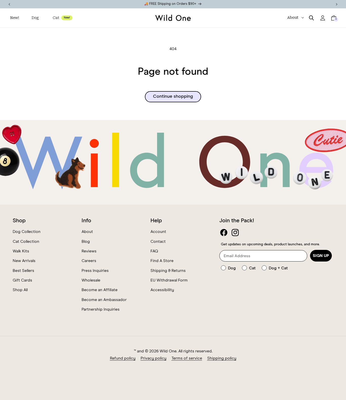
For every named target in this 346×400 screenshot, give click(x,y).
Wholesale (91, 280)
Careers (89, 261)
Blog (86, 241)
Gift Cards (22, 280)
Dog (35, 18)
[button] (35, 18)
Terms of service (186, 358)
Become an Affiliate (100, 290)
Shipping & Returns (168, 271)
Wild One (168, 351)
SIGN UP (321, 256)
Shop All (20, 290)
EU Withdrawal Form (169, 280)
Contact (158, 241)
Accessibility (162, 290)
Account (158, 232)
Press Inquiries (95, 271)
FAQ (154, 251)
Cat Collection (26, 241)
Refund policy (123, 358)
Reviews (89, 251)
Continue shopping (173, 96)
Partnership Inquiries (101, 309)
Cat (56, 18)
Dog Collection (27, 232)
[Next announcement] (336, 4)
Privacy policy (153, 358)
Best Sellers (23, 271)
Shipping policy (221, 358)
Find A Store (162, 261)
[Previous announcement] (9, 4)
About (87, 232)
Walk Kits (21, 251)
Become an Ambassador (104, 300)
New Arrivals (24, 261)
